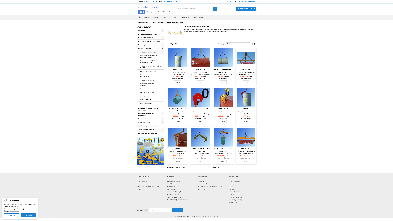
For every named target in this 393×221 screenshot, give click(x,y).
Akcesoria (141, 31)
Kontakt (156, 17)
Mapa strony (233, 202)
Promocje (201, 181)
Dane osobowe (142, 181)
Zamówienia (141, 184)
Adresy (139, 189)
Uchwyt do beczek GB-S (200, 148)
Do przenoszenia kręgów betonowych (148, 75)
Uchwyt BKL (177, 69)
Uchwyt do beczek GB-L (223, 69)
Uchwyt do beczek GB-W (178, 109)
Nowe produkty (203, 184)
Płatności (186, 17)
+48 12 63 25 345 (148, 2)
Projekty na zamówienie (237, 184)
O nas (146, 17)
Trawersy (141, 45)
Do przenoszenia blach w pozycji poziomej (148, 61)
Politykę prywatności (11, 211)
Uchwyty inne (144, 96)
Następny (215, 168)
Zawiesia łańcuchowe (146, 130)
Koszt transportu (170, 17)
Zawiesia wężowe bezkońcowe (148, 126)
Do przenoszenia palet (147, 80)
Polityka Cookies (234, 192)
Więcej (178, 82)
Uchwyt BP (177, 148)
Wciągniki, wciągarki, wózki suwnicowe (148, 109)
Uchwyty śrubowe (146, 100)
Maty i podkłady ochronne (147, 34)
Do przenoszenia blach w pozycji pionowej (148, 56)
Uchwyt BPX (246, 148)
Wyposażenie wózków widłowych (146, 114)
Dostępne (238, 44)
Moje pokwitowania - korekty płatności (149, 186)
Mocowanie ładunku (145, 38)
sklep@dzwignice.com (170, 2)
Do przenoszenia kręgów (148, 71)
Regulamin (198, 17)
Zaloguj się (241, 2)
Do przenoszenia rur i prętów (149, 89)
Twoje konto (143, 176)
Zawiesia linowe (144, 119)
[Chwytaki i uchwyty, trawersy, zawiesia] (150, 151)
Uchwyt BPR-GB (223, 109)
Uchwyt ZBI (246, 109)
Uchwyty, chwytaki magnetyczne (146, 104)
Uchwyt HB (200, 69)
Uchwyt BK (246, 69)
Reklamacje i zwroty (235, 200)
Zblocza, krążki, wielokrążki (147, 133)
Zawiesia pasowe (144, 122)
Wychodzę (11, 215)
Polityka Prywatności (235, 197)
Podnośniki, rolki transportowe (149, 41)
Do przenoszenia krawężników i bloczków (150, 67)
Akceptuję (28, 215)
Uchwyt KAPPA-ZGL (200, 109)
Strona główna (144, 27)
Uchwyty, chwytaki (144, 48)
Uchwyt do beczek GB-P (223, 148)
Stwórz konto (252, 2)
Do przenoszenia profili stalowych (147, 84)
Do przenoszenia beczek (148, 52)
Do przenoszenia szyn (147, 92)
